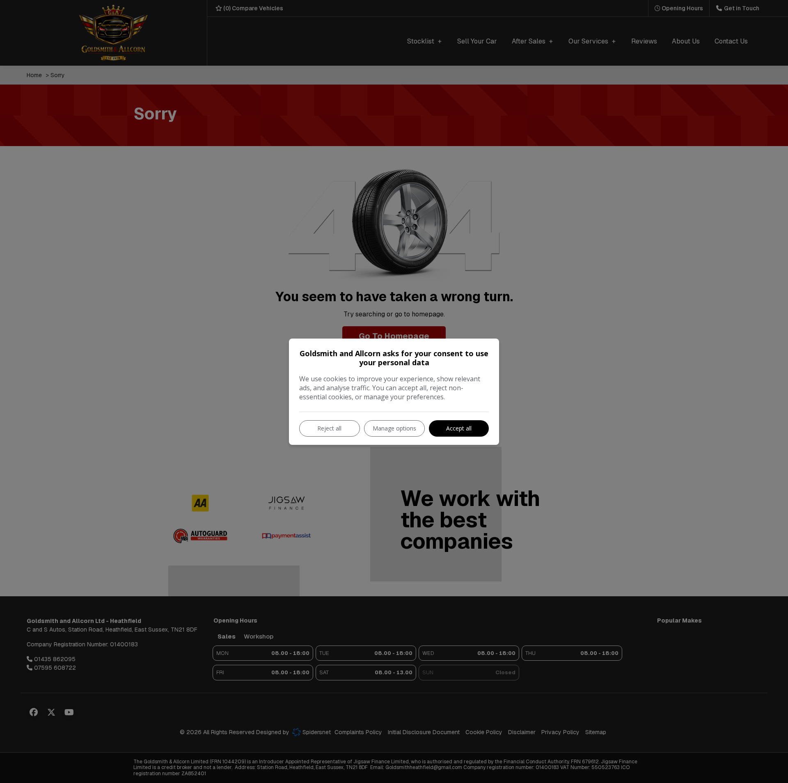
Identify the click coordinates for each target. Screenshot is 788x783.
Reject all (329, 428)
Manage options (394, 428)
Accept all (459, 428)
